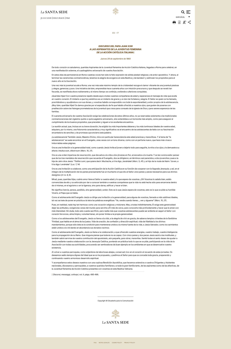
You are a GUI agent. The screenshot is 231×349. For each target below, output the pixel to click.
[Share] (189, 23)
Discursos (59, 18)
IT (118, 33)
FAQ (95, 342)
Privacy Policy (129, 342)
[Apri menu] (188, 12)
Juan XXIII (46, 18)
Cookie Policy (117, 342)
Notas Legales (104, 342)
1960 (68, 18)
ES (113, 33)
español (181, 18)
